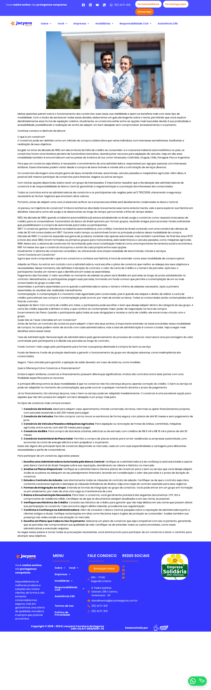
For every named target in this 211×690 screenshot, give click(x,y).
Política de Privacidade (62, 614)
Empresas (80, 23)
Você (61, 23)
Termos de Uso (64, 606)
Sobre (44, 23)
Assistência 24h (168, 23)
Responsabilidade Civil (134, 23)
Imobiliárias (102, 23)
